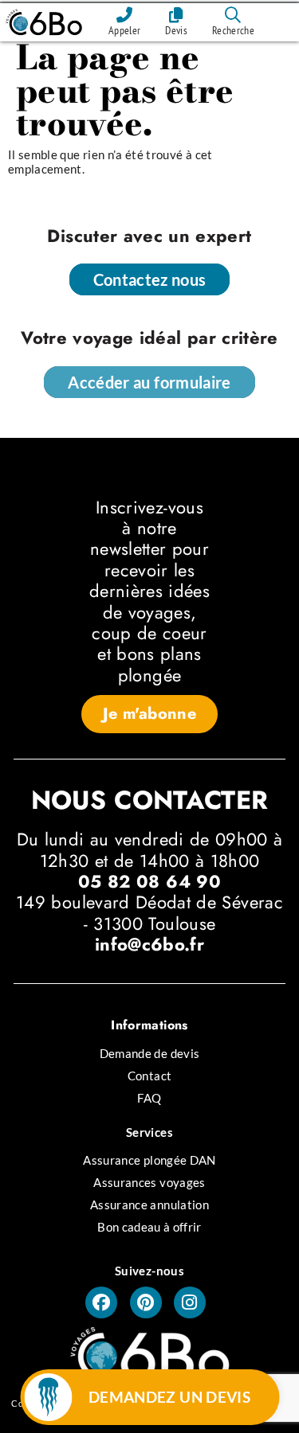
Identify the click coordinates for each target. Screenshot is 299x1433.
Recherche (233, 30)
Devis (176, 30)
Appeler (124, 30)
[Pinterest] (146, 1302)
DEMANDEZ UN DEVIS (169, 1397)
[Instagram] (190, 1302)
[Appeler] (124, 15)
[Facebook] (101, 1302)
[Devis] (176, 15)
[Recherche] (234, 15)
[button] (149, 714)
